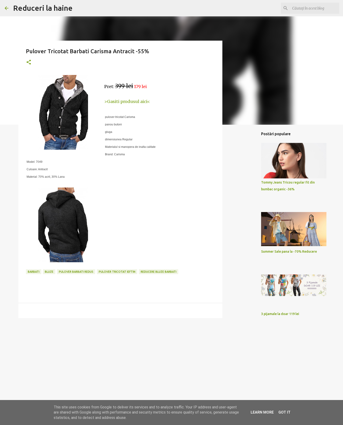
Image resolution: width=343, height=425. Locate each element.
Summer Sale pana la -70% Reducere (289, 251)
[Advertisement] (120, 357)
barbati (33, 271)
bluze (49, 271)
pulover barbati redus (76, 271)
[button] (29, 62)
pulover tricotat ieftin (117, 271)
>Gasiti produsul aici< (127, 101)
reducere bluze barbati (158, 271)
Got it (284, 412)
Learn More (262, 412)
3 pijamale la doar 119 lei (280, 314)
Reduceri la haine (43, 8)
